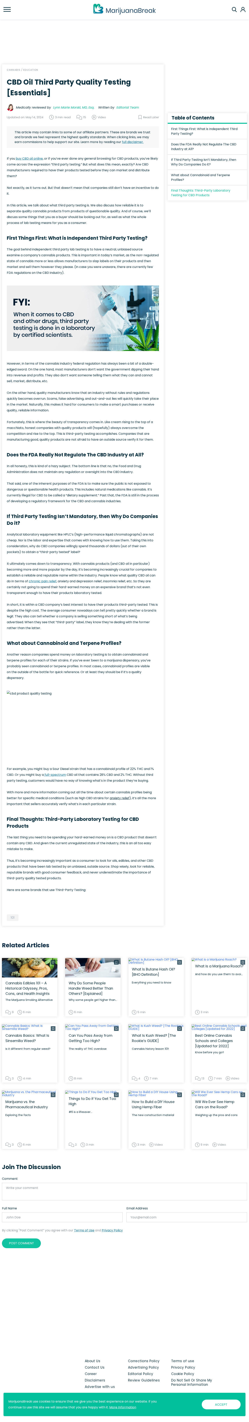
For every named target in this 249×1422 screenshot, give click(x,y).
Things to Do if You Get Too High (92, 1101)
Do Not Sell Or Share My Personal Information (191, 1382)
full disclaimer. (133, 142)
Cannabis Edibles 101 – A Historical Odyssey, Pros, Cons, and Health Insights (27, 988)
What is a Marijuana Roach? (219, 966)
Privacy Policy (112, 1230)
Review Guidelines (144, 1380)
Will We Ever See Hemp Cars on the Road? (214, 1104)
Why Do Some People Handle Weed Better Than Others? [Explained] (91, 988)
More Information (122, 1407)
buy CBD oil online (29, 158)
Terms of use (182, 1361)
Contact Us (94, 1367)
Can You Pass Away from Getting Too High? (90, 1038)
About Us (92, 1361)
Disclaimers (95, 1380)
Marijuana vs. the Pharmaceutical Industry (26, 1104)
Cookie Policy (182, 1374)
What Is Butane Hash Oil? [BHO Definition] (153, 972)
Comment (10, 1178)
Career (91, 1374)
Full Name (9, 1208)
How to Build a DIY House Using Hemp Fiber (153, 1104)
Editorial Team (128, 107)
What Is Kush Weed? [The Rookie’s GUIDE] (154, 1038)
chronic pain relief (42, 581)
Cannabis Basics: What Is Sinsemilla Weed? (27, 1038)
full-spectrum (55, 774)
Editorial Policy (140, 1374)
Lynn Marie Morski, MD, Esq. (73, 107)
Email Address (137, 1208)
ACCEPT (221, 1404)
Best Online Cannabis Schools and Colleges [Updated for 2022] (214, 1040)
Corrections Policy (144, 1361)
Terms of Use (84, 1230)
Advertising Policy (143, 1367)
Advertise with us (100, 1386)
